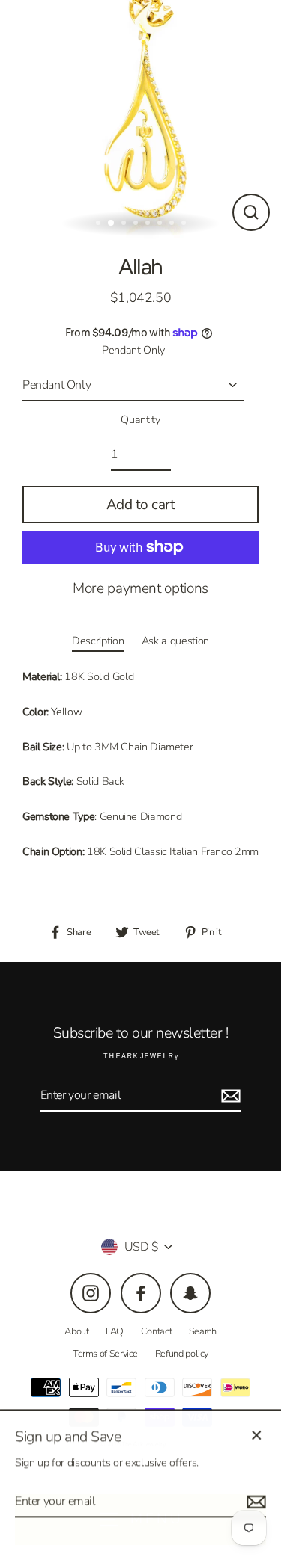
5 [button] (149, 224)
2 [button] (111, 223)
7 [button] (173, 224)
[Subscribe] (229, 1096)
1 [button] (99, 224)
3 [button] (125, 224)
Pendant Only (133, 349)
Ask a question (175, 640)
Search (203, 1331)
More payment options (140, 588)
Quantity (140, 419)
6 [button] (161, 224)
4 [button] (137, 224)
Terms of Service (105, 1353)
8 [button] (185, 224)
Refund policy (181, 1353)
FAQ (115, 1331)
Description (98, 640)
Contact (156, 1331)
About (76, 1331)
